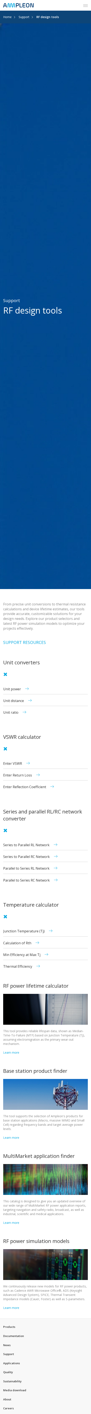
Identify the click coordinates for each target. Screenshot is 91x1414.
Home (7, 17)
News (7, 1345)
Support (24, 17)
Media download (14, 1390)
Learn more (11, 1052)
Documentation (13, 1336)
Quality (8, 1372)
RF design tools (47, 17)
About (7, 1399)
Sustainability (12, 1381)
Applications (11, 1363)
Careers (8, 1408)
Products (9, 1327)
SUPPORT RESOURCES (24, 642)
